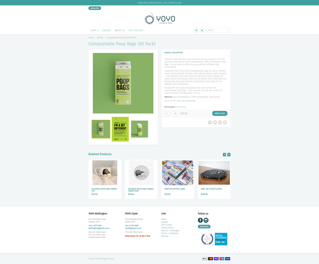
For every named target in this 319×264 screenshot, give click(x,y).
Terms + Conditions (169, 233)
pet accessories (188, 101)
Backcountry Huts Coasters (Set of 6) (213, 190)
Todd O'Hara (181, 107)
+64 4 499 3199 (94, 225)
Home (91, 37)
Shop (93, 30)
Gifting (100, 37)
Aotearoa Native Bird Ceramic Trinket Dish (105, 190)
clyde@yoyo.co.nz (133, 228)
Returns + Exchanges (170, 230)
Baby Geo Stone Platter (175, 189)
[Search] (228, 30)
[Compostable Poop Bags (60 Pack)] (123, 83)
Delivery (164, 236)
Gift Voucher (136, 30)
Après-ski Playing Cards (138, 189)
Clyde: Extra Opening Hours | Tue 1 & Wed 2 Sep (159, 2)
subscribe (94, 8)
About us (120, 30)
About (163, 219)
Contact (106, 30)
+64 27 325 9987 (132, 225)
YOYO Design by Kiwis (104, 259)
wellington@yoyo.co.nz (98, 228)
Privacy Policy (167, 227)
